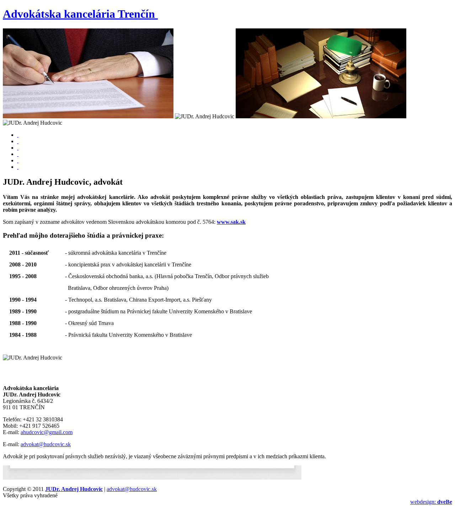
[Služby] (17, 141)
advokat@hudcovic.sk (46, 444)
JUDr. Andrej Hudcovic (74, 489)
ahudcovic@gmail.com (47, 432)
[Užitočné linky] (17, 154)
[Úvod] (17, 135)
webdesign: (431, 502)
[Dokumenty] (17, 160)
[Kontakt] (17, 167)
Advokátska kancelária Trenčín (79, 13)
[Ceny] (17, 148)
